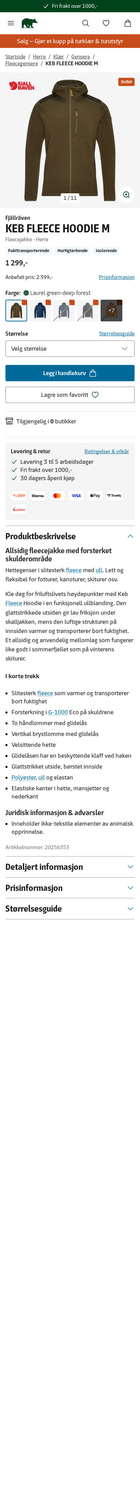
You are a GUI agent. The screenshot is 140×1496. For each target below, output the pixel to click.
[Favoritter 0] (106, 23)
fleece (74, 570)
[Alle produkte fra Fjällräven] (21, 86)
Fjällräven (17, 218)
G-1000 (58, 712)
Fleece (13, 603)
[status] (70, 198)
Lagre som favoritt (64, 395)
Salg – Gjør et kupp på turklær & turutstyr (70, 41)
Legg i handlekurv (64, 373)
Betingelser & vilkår (107, 451)
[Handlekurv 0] (127, 23)
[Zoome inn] (126, 195)
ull (99, 570)
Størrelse (16, 333)
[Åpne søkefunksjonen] (85, 23)
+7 (111, 310)
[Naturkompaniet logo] (29, 23)
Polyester (23, 777)
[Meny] (11, 23)
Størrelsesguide (117, 333)
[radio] (16, 310)
